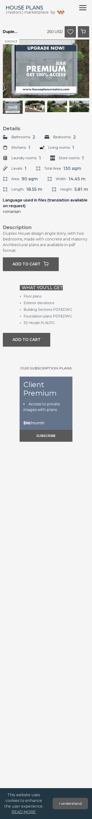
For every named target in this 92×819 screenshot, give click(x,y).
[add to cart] (83, 32)
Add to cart (27, 264)
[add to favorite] (70, 32)
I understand (70, 803)
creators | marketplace (27, 12)
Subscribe (46, 436)
